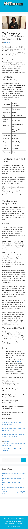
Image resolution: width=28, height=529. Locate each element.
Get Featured (19, 523)
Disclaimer (21, 518)
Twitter (18, 361)
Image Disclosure (9, 523)
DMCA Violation (18, 521)
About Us (6, 518)
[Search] (23, 460)
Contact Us (14, 518)
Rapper (6, 441)
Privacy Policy (9, 521)
